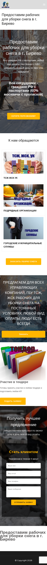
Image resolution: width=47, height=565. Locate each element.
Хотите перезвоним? (23, 116)
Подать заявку (12, 401)
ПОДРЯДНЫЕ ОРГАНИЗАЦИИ (20, 210)
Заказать (23, 334)
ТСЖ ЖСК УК (10, 177)
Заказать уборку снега (23, 261)
